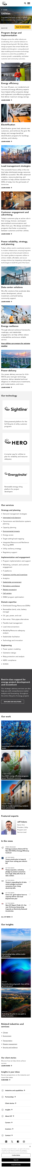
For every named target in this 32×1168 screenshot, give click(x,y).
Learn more (5, 1065)
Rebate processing (10, 590)
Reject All (16, 1160)
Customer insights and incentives (15, 575)
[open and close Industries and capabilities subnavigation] (3, 1090)
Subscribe (4, 1080)
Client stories (9, 1103)
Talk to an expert (22, 27)
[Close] (30, 1146)
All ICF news (6, 917)
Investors (8, 1129)
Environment (7, 1036)
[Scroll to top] (4, 26)
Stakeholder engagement (12, 582)
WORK (5, 10)
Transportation (7, 1041)
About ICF (8, 1116)
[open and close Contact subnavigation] (3, 1135)
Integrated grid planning (12, 518)
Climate (5, 1032)
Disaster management (10, 1044)
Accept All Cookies (16, 1164)
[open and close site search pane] (25, 3)
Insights (7, 1110)
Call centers (7, 593)
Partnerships (9, 1097)
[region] (16, 1156)
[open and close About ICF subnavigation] (3, 1116)
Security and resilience (10, 1047)
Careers (7, 1122)
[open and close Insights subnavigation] (3, 1110)
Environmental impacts (11, 531)
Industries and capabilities (14, 1090)
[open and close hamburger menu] (28, 3)
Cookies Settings (16, 1155)
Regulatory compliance (11, 586)
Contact (8, 1135)
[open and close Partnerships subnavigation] (3, 1097)
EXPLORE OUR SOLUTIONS (12, 701)
